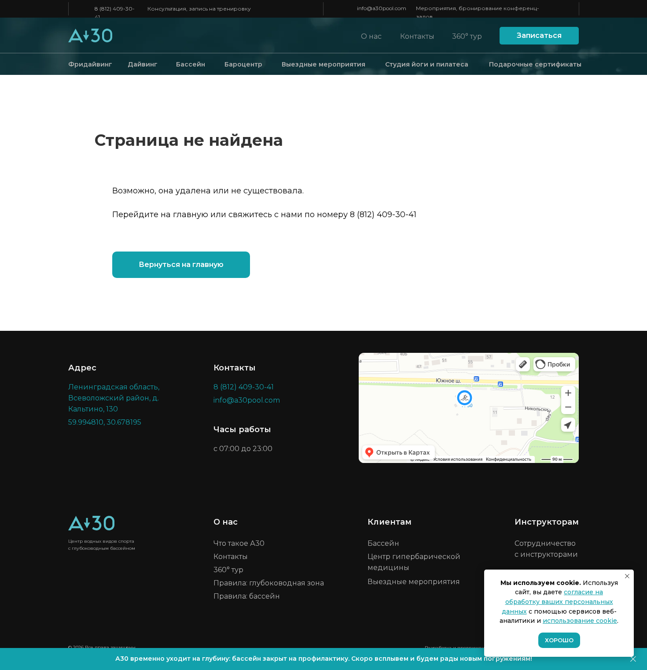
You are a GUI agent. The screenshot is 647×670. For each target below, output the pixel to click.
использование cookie (580, 621)
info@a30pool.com (381, 8)
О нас (371, 36)
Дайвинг (143, 64)
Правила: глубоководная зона (268, 583)
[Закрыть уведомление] (627, 576)
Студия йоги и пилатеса (426, 64)
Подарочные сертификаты (535, 64)
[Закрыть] (633, 659)
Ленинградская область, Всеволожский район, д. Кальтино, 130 (113, 398)
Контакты (417, 36)
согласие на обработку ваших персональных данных (557, 601)
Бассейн (190, 64)
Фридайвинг (90, 64)
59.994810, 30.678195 (104, 422)
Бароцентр (243, 64)
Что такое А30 (239, 543)
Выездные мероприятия (323, 64)
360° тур (467, 36)
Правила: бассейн (246, 596)
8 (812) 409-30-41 (383, 214)
